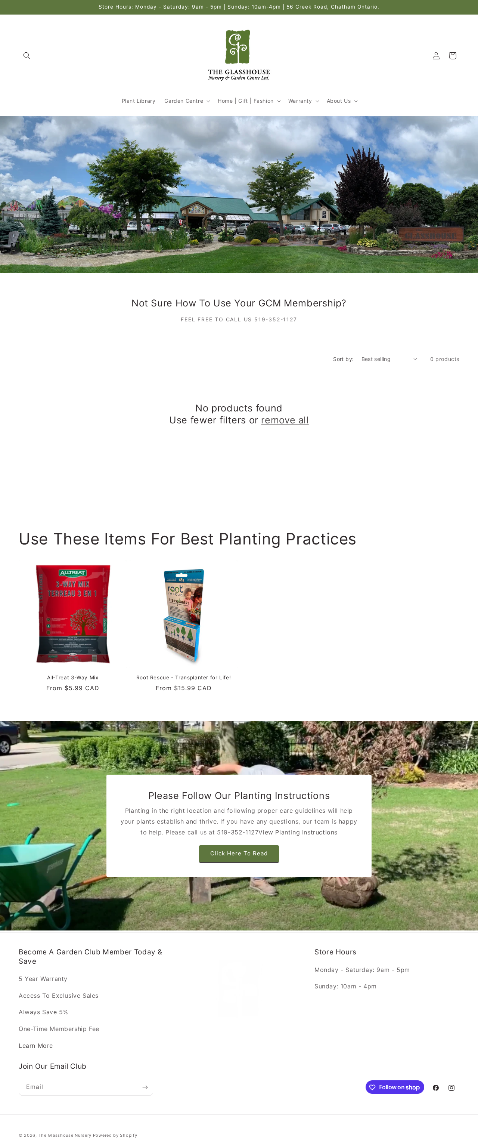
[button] (27, 55)
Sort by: (343, 359)
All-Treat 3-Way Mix (73, 677)
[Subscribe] (145, 1087)
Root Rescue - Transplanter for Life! (183, 677)
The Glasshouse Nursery (64, 1135)
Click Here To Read (239, 853)
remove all (284, 420)
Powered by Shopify (115, 1135)
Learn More (36, 1045)
